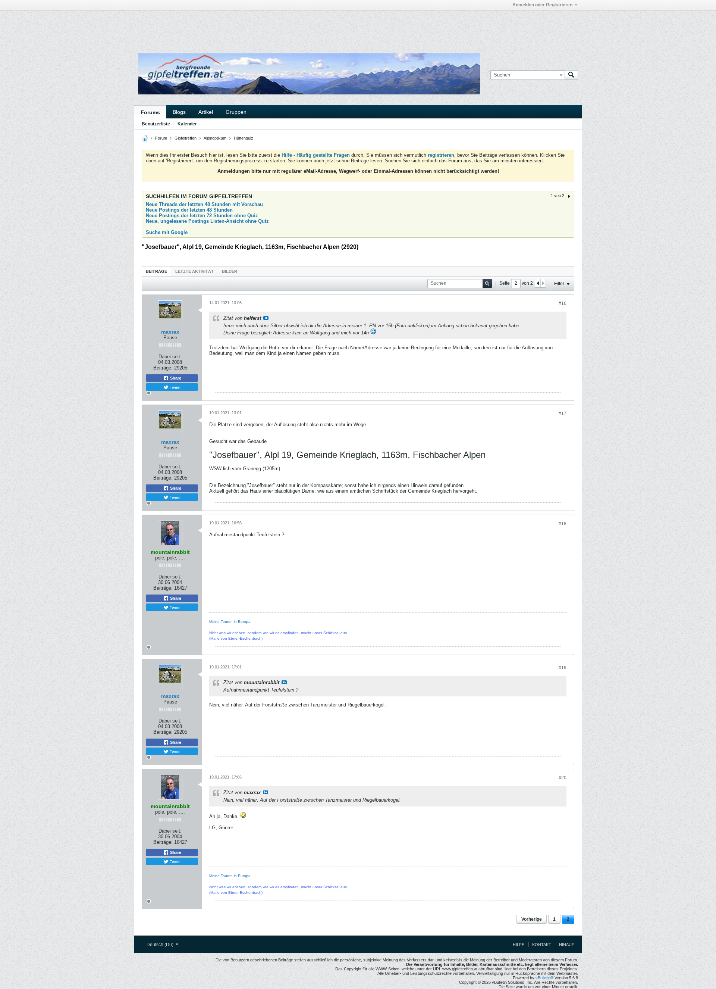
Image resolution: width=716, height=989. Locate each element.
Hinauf (566, 944)
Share (175, 378)
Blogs (179, 112)
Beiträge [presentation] (156, 271)
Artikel (205, 112)
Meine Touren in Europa (230, 622)
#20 (562, 777)
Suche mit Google (167, 232)
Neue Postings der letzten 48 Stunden (189, 210)
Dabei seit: (170, 356)
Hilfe (518, 944)
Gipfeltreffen (186, 138)
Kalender (187, 124)
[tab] (156, 271)
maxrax (170, 332)
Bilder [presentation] (229, 271)
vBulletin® (544, 978)
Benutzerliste (156, 124)
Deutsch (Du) (161, 944)
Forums (150, 112)
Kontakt (541, 944)
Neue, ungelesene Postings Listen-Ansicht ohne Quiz (207, 221)
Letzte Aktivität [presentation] (194, 271)
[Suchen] (571, 75)
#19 (562, 667)
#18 (562, 523)
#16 (562, 303)
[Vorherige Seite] (537, 283)
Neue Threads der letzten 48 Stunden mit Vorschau (204, 204)
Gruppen (236, 112)
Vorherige (531, 919)
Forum (161, 138)
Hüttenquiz (243, 138)
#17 (562, 413)
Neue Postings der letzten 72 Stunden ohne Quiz (202, 215)
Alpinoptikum (215, 138)
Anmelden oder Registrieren (542, 4)
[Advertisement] (246, 27)
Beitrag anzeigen (265, 318)
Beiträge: (163, 368)
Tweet (174, 387)
